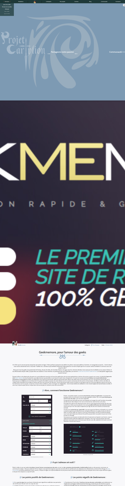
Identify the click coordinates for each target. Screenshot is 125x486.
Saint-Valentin (19, 378)
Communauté (104, 1)
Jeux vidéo (6, 11)
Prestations (20, 1)
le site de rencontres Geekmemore (87, 371)
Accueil (34, 1)
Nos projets (62, 1)
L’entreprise (48, 1)
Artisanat (7, 9)
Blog (90, 1)
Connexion (118, 1)
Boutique (7, 1)
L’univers (76, 1)
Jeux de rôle (7, 13)
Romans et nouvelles (7, 6)
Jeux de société (6, 4)
